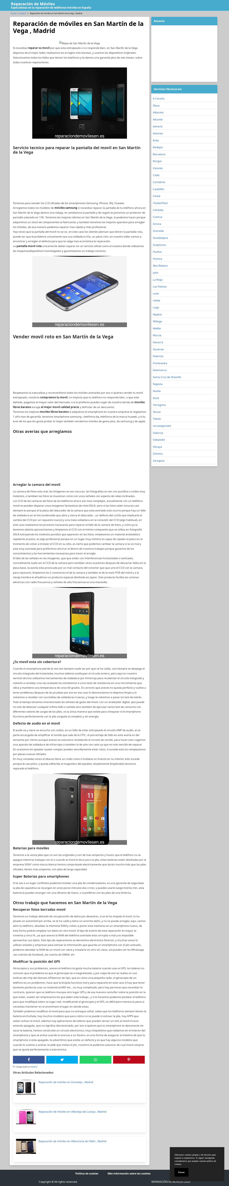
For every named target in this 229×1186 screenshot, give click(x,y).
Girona (157, 224)
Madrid (22, 13)
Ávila (156, 140)
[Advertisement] (79, 179)
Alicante (158, 119)
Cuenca (157, 217)
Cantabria (159, 182)
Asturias (158, 133)
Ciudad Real (160, 203)
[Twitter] (62, 1060)
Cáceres (158, 168)
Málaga (157, 321)
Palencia (158, 356)
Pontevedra (160, 363)
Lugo (156, 307)
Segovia (157, 384)
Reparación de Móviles (33, 4)
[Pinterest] (129, 1060)
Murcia (157, 335)
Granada (158, 231)
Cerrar (181, 1172)
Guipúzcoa (159, 245)
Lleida (156, 300)
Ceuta (156, 196)
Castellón (158, 189)
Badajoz (158, 147)
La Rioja (157, 279)
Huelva (157, 251)
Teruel (157, 412)
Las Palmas (160, 286)
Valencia (158, 433)
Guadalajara (160, 238)
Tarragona (159, 405)
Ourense (158, 349)
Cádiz (156, 175)
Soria (156, 398)
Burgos (157, 161)
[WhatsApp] (95, 1060)
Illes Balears (160, 265)
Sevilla (157, 391)
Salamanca (160, 370)
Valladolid (159, 439)
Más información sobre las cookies (129, 1173)
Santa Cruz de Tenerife (167, 377)
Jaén (155, 272)
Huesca (157, 258)
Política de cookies (86, 1173)
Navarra (158, 342)
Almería (157, 126)
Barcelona (159, 154)
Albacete (158, 112)
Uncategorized (162, 426)
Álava (156, 105)
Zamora (158, 453)
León (156, 293)
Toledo (157, 419)
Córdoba (158, 210)
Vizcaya (157, 446)
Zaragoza (159, 460)
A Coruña (159, 98)
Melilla (157, 328)
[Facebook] (29, 1060)
